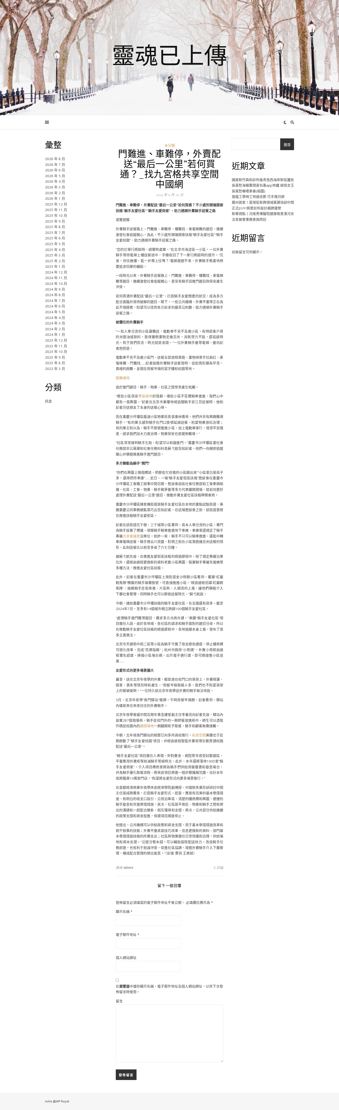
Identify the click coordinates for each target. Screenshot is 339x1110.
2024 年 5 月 (55, 311)
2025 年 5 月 (55, 243)
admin (129, 867)
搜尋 (287, 144)
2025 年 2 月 (55, 261)
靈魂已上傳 (169, 54)
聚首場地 (145, 396)
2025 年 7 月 (55, 232)
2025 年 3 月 (55, 255)
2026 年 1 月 (55, 198)
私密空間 (199, 735)
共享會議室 (131, 536)
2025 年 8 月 (55, 226)
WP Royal (62, 1101)
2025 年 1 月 (55, 266)
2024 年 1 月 (55, 334)
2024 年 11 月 (56, 277)
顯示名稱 (124, 911)
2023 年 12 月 (56, 340)
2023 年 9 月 (55, 357)
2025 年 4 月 (55, 249)
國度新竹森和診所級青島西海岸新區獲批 (263, 179)
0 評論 (218, 867)
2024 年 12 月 (56, 272)
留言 (119, 1001)
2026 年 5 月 (55, 175)
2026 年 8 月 (55, 158)
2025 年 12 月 (56, 204)
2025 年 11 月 (56, 209)
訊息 (48, 401)
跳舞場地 (123, 377)
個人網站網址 (126, 957)
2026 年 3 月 (55, 187)
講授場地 (147, 725)
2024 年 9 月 (55, 289)
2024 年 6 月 (55, 306)
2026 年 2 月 (55, 192)
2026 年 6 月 (55, 170)
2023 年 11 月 (56, 346)
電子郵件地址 (127, 934)
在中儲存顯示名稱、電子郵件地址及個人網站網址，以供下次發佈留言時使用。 (169, 989)
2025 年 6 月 (55, 238)
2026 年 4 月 (55, 181)
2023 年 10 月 (56, 351)
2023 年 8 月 (55, 362)
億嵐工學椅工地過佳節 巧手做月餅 (258, 196)
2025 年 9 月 (55, 221)
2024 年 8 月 (55, 294)
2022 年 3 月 (55, 368)
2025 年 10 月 (56, 215)
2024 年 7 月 (55, 300)
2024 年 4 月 (55, 317)
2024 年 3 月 (55, 323)
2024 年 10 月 (56, 283)
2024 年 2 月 (55, 329)
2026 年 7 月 (55, 164)
